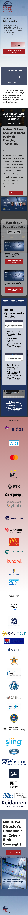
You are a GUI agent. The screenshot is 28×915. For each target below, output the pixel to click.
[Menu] (23, 7)
